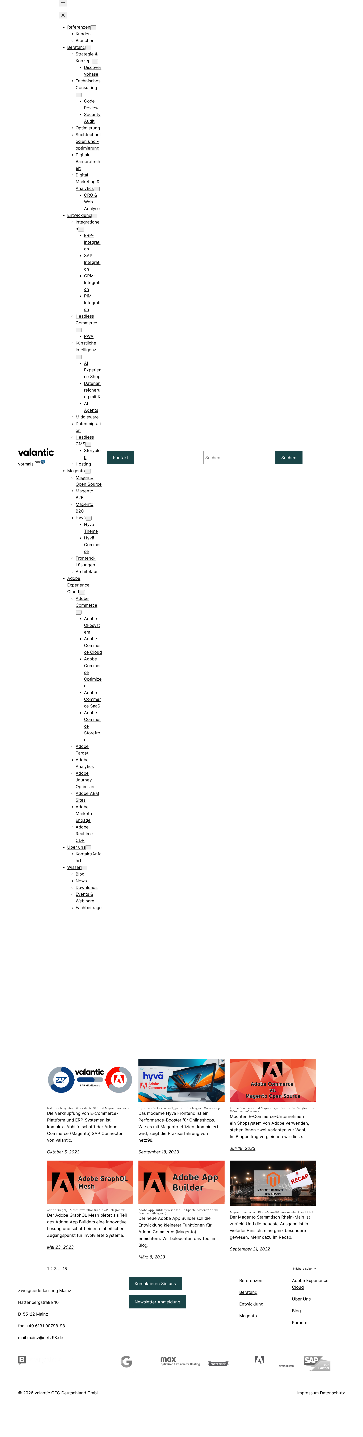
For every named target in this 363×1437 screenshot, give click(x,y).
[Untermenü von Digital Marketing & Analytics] (97, 189)
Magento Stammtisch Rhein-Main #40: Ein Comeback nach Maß (271, 1212)
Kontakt (120, 457)
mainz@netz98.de (45, 1337)
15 (65, 1268)
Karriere (300, 1322)
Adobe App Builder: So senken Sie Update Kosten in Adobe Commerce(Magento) (178, 1212)
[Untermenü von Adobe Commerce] (79, 612)
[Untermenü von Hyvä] (89, 518)
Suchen (288, 457)
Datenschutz (332, 1392)
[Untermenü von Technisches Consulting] (79, 95)
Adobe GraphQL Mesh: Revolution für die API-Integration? (86, 1210)
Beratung (248, 1292)
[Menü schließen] (63, 15)
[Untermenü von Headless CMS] (88, 444)
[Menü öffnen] (63, 3)
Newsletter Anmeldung (157, 1301)
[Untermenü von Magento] (88, 471)
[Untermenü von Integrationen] (81, 229)
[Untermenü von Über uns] (88, 847)
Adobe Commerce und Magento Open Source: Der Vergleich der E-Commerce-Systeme (273, 1110)
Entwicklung (251, 1304)
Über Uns (301, 1299)
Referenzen (250, 1280)
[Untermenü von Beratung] (88, 48)
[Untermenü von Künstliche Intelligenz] (79, 357)
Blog (296, 1310)
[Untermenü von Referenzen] (93, 27)
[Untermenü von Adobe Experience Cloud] (82, 592)
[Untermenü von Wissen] (84, 868)
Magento (248, 1315)
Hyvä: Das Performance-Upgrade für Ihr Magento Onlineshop (179, 1108)
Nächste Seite (304, 1268)
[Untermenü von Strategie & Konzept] (95, 61)
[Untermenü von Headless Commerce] (79, 330)
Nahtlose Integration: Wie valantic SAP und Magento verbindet (88, 1108)
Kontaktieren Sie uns (155, 1283)
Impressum (308, 1392)
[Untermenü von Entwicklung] (94, 216)
